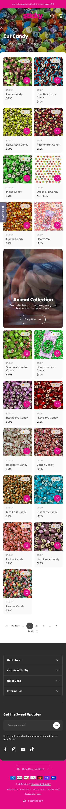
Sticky (9, 90)
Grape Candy (14, 94)
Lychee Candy (14, 559)
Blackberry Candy (17, 418)
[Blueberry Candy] (48, 489)
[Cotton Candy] (48, 442)
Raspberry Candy (16, 465)
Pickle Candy (14, 192)
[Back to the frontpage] (4, 43)
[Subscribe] (56, 725)
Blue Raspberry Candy (46, 95)
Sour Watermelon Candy (17, 368)
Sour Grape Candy (48, 559)
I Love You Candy (47, 418)
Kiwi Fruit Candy (16, 512)
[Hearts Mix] (48, 216)
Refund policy (12, 789)
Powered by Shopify (41, 784)
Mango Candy (14, 239)
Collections (15, 43)
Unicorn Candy (15, 606)
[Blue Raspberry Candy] (48, 71)
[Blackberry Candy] (17, 395)
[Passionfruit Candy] (48, 122)
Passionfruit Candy (48, 145)
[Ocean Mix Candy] (48, 169)
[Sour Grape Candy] (48, 536)
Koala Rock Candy (17, 145)
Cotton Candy (45, 465)
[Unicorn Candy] (17, 583)
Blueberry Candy (47, 512)
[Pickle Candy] (17, 169)
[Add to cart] (26, 80)
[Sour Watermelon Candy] (17, 344)
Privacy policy (25, 789)
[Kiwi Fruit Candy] (17, 489)
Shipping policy (53, 789)
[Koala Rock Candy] (17, 122)
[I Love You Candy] (48, 395)
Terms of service (39, 789)
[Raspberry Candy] (17, 442)
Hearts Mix (43, 239)
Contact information (33, 794)
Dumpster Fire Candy (45, 368)
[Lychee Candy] (17, 536)
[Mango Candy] (17, 216)
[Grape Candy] (17, 71)
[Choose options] (57, 178)
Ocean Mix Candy (47, 192)
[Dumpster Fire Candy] (48, 344)
